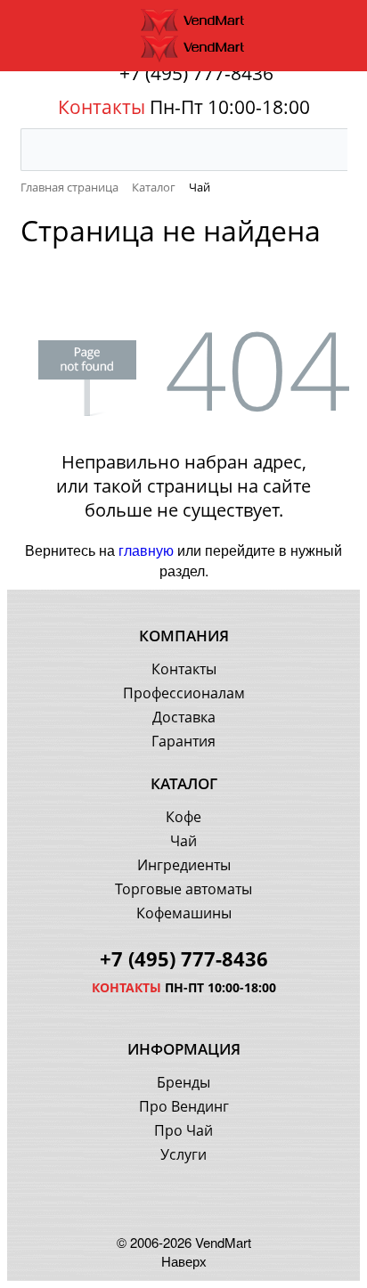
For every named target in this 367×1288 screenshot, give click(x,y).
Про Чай (183, 1130)
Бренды (183, 1082)
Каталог (184, 783)
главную (146, 550)
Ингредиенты (184, 865)
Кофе (183, 817)
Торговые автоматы (183, 889)
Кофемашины (184, 913)
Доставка (184, 717)
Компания (184, 635)
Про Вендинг (184, 1106)
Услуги (183, 1154)
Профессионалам (184, 693)
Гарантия (183, 741)
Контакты (183, 669)
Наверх (184, 1260)
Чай (183, 841)
